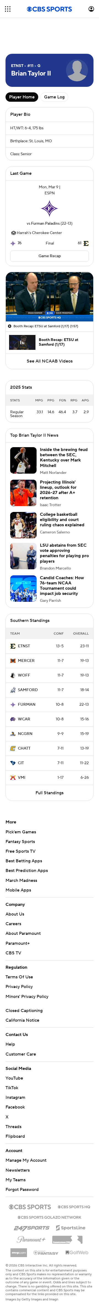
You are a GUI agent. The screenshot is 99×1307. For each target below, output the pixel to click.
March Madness (21, 880)
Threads (13, 1126)
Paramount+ (18, 943)
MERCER (26, 660)
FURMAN (26, 704)
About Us (15, 914)
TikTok (12, 1088)
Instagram (15, 1097)
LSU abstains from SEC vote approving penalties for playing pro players (64, 553)
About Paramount (23, 933)
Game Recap (49, 256)
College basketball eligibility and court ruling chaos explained (62, 520)
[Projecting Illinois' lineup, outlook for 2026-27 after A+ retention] (23, 493)
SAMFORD (28, 690)
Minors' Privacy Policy (27, 996)
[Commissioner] (67, 1238)
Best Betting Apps (24, 861)
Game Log (54, 97)
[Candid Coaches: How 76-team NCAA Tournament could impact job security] (23, 588)
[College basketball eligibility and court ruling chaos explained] (23, 525)
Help (10, 1044)
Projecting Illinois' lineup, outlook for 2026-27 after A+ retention (58, 490)
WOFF (24, 675)
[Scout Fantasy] (46, 1252)
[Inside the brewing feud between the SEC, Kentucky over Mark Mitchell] (23, 460)
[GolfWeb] (77, 1252)
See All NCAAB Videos (50, 361)
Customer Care (21, 1054)
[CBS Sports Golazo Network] (49, 1217)
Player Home (22, 97)
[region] (49, 296)
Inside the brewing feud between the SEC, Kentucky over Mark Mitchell (64, 457)
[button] (7, 9)
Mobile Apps (18, 890)
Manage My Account (26, 1160)
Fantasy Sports (20, 841)
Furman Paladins (45, 223)
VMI (21, 777)
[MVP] (18, 1250)
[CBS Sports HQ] (74, 1206)
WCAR (24, 719)
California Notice (22, 1020)
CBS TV (13, 953)
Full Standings (49, 793)
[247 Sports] (32, 1227)
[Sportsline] (71, 1227)
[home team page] (49, 208)
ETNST (24, 646)
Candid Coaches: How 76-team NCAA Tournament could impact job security (62, 586)
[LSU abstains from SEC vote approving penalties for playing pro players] (23, 556)
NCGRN (25, 733)
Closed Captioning (24, 1010)
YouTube (14, 1078)
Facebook (15, 1107)
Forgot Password (22, 1189)
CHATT (24, 748)
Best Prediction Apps (27, 870)
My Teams (16, 1180)
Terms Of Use (19, 977)
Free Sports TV (20, 851)
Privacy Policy (19, 986)
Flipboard (15, 1136)
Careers (13, 924)
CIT (21, 763)
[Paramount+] (31, 1238)
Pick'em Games (21, 832)
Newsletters (18, 1170)
